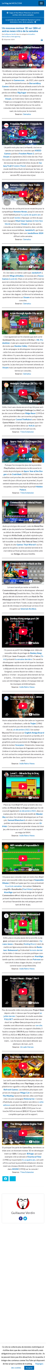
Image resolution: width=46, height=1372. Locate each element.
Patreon (37, 959)
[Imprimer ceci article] (42, 40)
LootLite (13, 279)
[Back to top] (40, 1366)
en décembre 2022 (21, 729)
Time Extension (27, 431)
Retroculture (6, 36)
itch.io (32, 425)
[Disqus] (23, 1260)
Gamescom (19, 80)
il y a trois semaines (13, 886)
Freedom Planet (19, 166)
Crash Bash (16, 474)
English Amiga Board (34, 732)
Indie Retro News (27, 687)
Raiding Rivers (30, 944)
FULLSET (8, 1019)
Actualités (31, 34)
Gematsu (27, 114)
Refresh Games (11, 1089)
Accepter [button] (29, 1368)
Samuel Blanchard (16, 820)
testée (17, 217)
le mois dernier (36, 950)
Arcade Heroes (27, 1047)
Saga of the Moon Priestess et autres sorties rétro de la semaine (24, 14)
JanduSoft (30, 230)
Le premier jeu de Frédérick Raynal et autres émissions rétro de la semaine (23, 21)
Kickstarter (29, 1099)
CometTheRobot (24, 419)
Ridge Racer (30, 413)
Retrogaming (15, 36)
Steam (8, 98)
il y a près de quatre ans (31, 214)
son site (39, 1025)
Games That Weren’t (26, 544)
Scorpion (19, 745)
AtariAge (8, 892)
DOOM (15, 1169)
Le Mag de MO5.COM (12, 3)
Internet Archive (28, 608)
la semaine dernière (23, 659)
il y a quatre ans (28, 1160)
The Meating (8, 1095)
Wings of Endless (16, 275)
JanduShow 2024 (35, 233)
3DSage (30, 1153)
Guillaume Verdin (10, 34)
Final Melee (27, 889)
